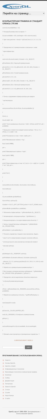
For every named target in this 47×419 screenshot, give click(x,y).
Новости (7, 360)
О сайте (7, 398)
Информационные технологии (14, 369)
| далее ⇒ (30, 340)
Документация (9, 381)
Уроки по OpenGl (10, 386)
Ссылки (7, 392)
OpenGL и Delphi (10, 366)
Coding (7, 378)
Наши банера (9, 395)
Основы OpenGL (10, 363)
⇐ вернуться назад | (20, 340)
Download (8, 375)
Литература (9, 384)
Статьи (7, 389)
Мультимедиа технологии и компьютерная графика (21, 372)
